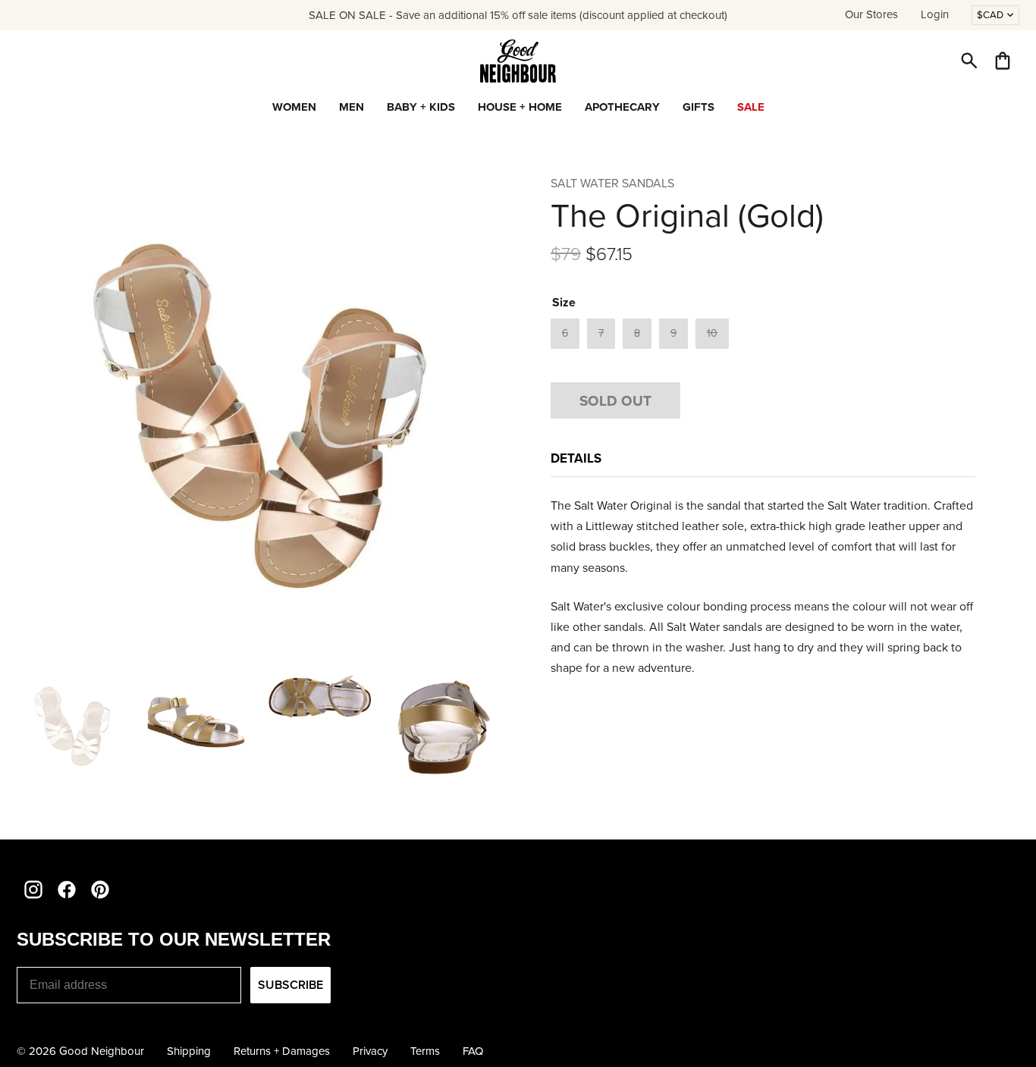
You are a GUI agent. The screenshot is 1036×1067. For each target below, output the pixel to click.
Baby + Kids (421, 107)
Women (294, 107)
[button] (969, 60)
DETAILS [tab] (576, 458)
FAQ (473, 1051)
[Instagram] (33, 889)
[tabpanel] (763, 587)
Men (351, 107)
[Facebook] (66, 889)
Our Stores (871, 14)
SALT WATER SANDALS (612, 183)
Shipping (189, 1051)
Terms (425, 1051)
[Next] (484, 730)
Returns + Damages (282, 1051)
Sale (750, 107)
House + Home (520, 107)
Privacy (370, 1051)
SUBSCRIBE (290, 984)
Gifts (698, 107)
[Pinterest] (100, 889)
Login (935, 14)
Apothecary (622, 107)
